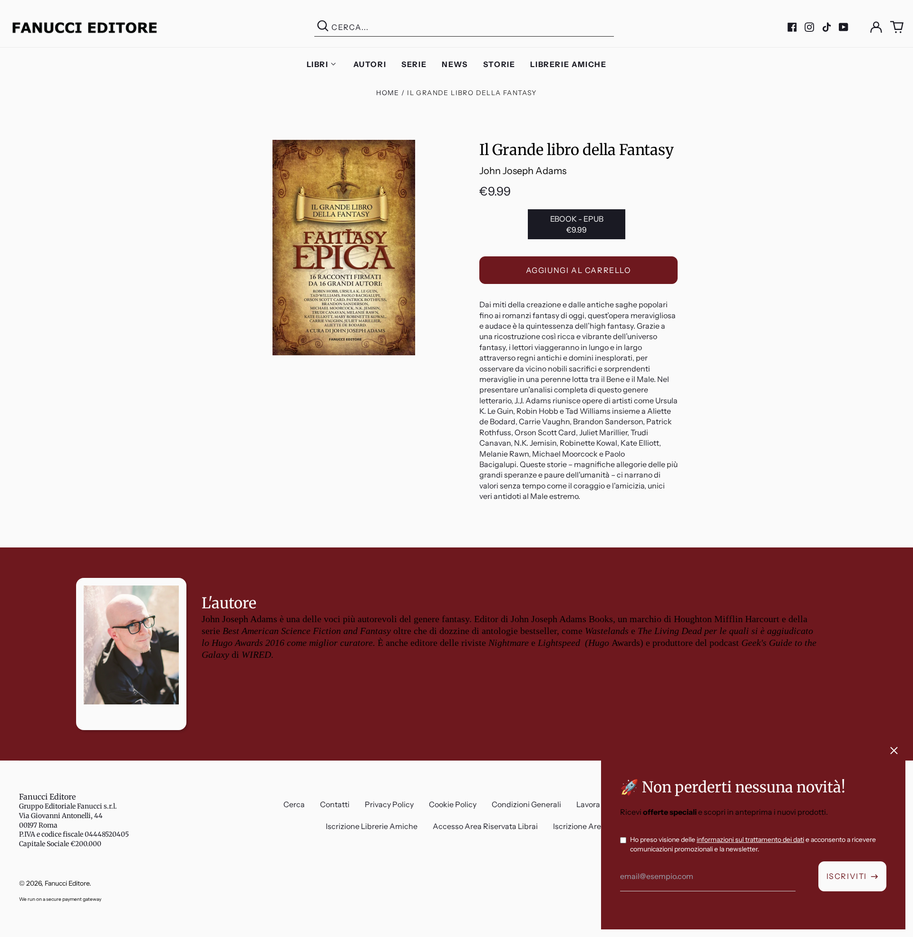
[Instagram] (809, 27)
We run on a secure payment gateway (60, 899)
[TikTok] (826, 27)
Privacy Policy (389, 804)
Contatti (335, 804)
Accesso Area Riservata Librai (485, 826)
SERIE (414, 64)
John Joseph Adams (522, 170)
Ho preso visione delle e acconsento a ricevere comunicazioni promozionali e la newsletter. (753, 844)
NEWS (454, 64)
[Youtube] (843, 27)
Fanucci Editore (47, 796)
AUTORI (370, 64)
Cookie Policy (452, 804)
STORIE (499, 64)
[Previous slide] (15, 547)
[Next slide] (898, 547)
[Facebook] (792, 27)
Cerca (294, 804)
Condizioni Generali (526, 804)
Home (387, 92)
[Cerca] (322, 27)
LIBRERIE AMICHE (568, 64)
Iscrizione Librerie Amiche (372, 826)
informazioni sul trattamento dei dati (750, 839)
